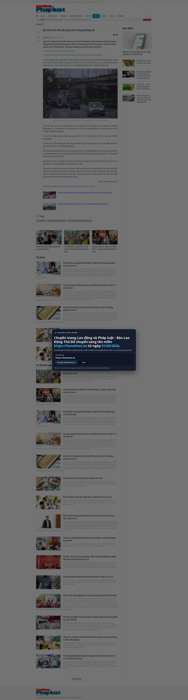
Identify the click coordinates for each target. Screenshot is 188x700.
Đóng (83, 362)
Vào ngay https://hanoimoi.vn (66, 362)
